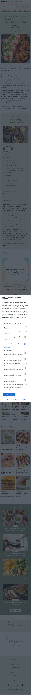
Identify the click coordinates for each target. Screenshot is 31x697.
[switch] (25, 326)
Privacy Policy (23, 399)
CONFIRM (9, 394)
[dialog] (15, 348)
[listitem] (15, 323)
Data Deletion (7, 399)
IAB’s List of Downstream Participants (17, 318)
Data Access (15, 399)
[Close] (28, 297)
